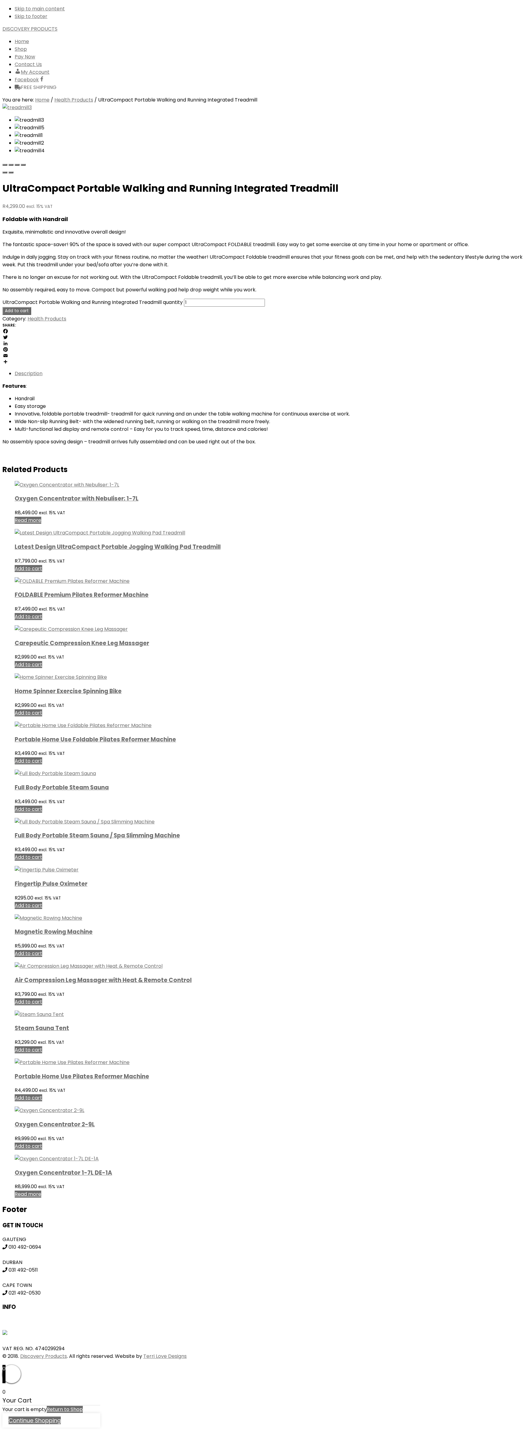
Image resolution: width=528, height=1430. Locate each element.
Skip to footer (31, 16)
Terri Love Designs (165, 1356)
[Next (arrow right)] (11, 172)
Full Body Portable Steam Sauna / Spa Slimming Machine (97, 835)
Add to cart (17, 311)
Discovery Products (43, 1356)
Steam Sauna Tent (42, 1028)
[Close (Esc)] (4, 165)
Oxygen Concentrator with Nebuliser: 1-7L (76, 498)
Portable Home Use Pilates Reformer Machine (82, 1076)
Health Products (73, 99)
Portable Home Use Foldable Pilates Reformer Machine (95, 739)
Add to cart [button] (28, 568)
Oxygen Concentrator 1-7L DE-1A (63, 1173)
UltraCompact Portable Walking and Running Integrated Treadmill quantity (92, 302)
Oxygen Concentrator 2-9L (55, 1124)
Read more (28, 520)
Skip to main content (40, 8)
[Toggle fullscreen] (17, 165)
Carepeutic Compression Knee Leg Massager (82, 643)
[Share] (11, 165)
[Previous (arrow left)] (4, 172)
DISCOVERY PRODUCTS (29, 28)
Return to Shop (65, 1409)
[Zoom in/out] (23, 165)
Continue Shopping (35, 1420)
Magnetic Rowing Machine (54, 932)
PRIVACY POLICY (21, 1320)
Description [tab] (28, 373)
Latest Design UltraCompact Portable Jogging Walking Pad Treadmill (118, 547)
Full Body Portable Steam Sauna (62, 787)
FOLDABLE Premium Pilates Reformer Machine (81, 595)
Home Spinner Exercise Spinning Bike (68, 691)
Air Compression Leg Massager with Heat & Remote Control (103, 980)
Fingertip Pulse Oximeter (51, 884)
